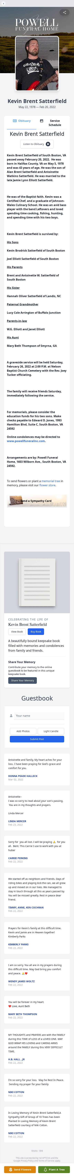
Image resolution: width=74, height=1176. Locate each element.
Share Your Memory (22, 680)
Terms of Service (46, 1160)
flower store (47, 485)
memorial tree (50, 481)
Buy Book (36, 631)
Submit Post (37, 739)
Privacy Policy (27, 1160)
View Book (17, 631)
